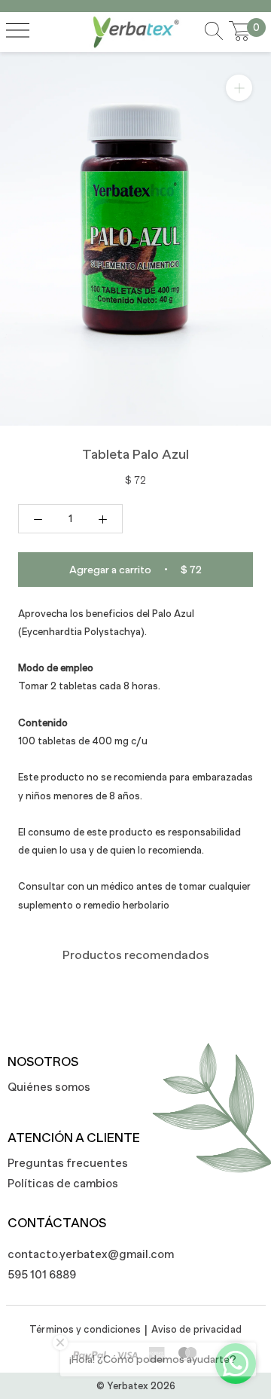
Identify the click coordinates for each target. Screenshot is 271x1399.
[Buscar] (214, 32)
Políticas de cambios (63, 1183)
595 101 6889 (42, 1274)
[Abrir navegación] (17, 31)
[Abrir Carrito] (240, 31)
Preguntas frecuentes (68, 1162)
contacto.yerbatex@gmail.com (83, 1254)
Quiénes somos (49, 1086)
